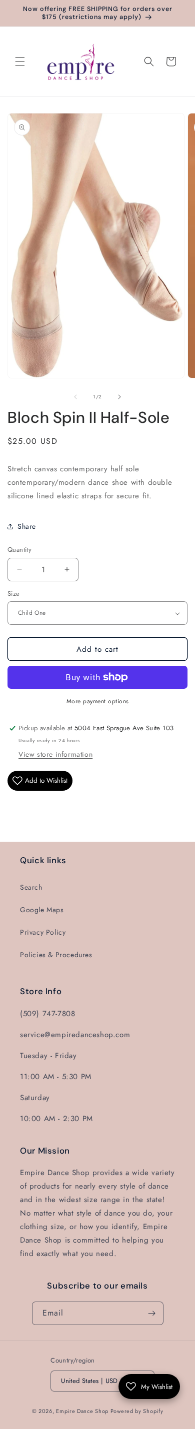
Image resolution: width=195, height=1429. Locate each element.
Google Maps (42, 910)
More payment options (97, 701)
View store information (55, 754)
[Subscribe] (152, 1313)
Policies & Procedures (56, 955)
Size (14, 593)
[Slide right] (119, 397)
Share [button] (27, 526)
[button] (20, 61)
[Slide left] (75, 397)
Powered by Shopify (137, 1411)
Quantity (20, 549)
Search (31, 887)
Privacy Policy (43, 932)
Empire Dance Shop (83, 1411)
